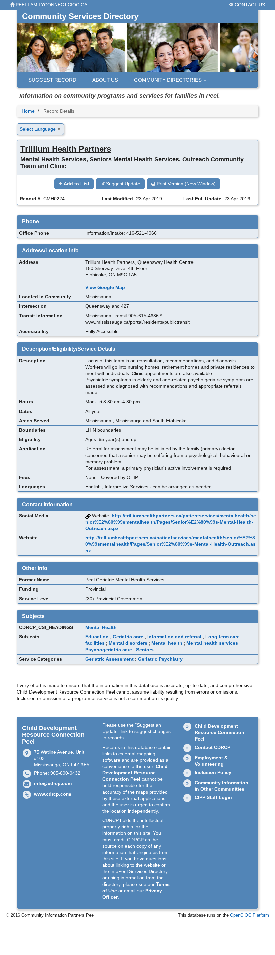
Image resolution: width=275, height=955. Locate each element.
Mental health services (212, 643)
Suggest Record (51, 80)
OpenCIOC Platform (249, 915)
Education (97, 636)
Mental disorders (128, 643)
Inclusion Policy (213, 772)
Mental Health (101, 627)
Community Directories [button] (168, 80)
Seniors (145, 649)
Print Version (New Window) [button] (185, 183)
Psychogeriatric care (108, 649)
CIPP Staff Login (213, 797)
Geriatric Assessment (109, 659)
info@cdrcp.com (53, 783)
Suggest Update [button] (122, 183)
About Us (104, 80)
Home (28, 111)
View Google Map (105, 287)
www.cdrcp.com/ (52, 794)
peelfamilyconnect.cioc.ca (50, 4)
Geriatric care (128, 636)
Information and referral (174, 636)
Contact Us (249, 4)
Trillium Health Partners (65, 148)
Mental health (166, 643)
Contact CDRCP (212, 747)
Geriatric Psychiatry (160, 659)
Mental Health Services (53, 159)
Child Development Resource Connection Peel (135, 773)
